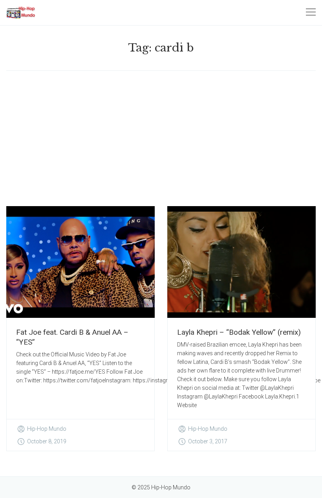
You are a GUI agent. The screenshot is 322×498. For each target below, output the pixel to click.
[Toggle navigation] (311, 12)
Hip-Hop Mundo (46, 429)
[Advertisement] (161, 138)
